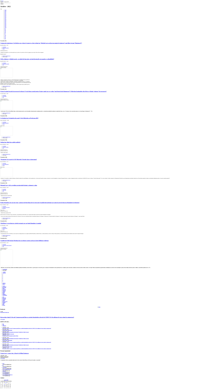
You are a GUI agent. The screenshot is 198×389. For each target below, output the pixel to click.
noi (3, 323)
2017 (5, 18)
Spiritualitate (4, 295)
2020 (5, 21)
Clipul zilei (4, 190)
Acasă (3, 285)
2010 (5, 11)
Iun (5, 33)
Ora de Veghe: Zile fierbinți (7, 330)
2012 (5, 13)
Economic (4, 289)
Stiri (3, 64)
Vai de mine (4, 367)
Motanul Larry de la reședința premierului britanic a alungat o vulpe (18, 185)
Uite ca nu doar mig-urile (6, 369)
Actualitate (4, 95)
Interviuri (4, 298)
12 (4, 384)
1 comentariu (4, 269)
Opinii (3, 48)
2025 (5, 25)
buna (3, 363)
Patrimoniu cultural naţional (6, 245)
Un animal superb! (5, 372)
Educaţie (4, 290)
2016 (5, 17)
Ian (5, 28)
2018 (5, 19)
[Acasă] (1, 0)
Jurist (3, 303)
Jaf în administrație (5, 164)
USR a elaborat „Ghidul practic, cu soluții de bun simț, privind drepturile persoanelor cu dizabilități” (27, 59)
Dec (5, 38)
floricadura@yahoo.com (4, 312)
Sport (3, 293)
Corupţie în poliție (5, 147)
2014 (5, 15)
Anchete (3, 299)
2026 (5, 26)
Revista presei (4, 301)
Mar (5, 30)
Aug (5, 35)
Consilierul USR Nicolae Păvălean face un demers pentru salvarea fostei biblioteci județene (24, 240)
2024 (5, 24)
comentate (4, 325)
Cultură (3, 291)
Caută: (1, 2)
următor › (4, 283)
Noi (5, 37)
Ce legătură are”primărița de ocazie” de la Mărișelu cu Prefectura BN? (19, 118)
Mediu (3, 292)
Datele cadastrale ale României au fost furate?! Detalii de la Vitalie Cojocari (15, 332)
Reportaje (4, 208)
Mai (5, 32)
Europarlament (4, 228)
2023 (5, 23)
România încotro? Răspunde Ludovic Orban (10, 335)
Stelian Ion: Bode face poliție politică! (10, 142)
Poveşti (3, 305)
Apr (5, 31)
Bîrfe (3, 304)
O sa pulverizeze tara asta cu (7, 374)
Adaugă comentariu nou (6, 55)
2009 (5, 10)
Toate (5, 27)
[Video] (99, 307)
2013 (5, 14)
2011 (5, 12)
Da (3, 365)
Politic (3, 288)
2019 (5, 20)
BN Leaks (4, 287)
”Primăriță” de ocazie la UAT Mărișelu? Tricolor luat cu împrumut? (18, 159)
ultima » (3, 284)
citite (3, 324)
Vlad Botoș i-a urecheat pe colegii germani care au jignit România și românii (20, 223)
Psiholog (3, 302)
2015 (5, 16)
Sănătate (4, 294)
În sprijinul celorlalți (5, 63)
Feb (5, 29)
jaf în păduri (4, 96)
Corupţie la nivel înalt (5, 207)
